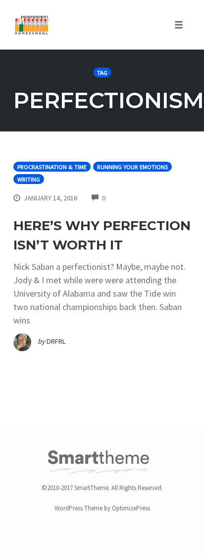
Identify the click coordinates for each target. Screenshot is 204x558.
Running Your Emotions (132, 167)
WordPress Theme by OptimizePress (102, 508)
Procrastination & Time (52, 167)
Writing (28, 179)
